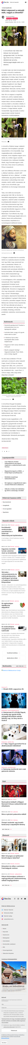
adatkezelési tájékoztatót (9, 1027)
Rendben (4, 1042)
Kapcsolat (5, 931)
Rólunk (4, 928)
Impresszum (6, 934)
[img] (5, 2)
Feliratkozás (14, 1030)
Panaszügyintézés (7, 950)
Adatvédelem (6, 941)
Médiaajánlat (6, 938)
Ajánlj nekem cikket (12, 658)
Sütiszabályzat (5, 1038)
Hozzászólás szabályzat (9, 944)
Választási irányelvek (8, 953)
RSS (4, 947)
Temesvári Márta (10, 16)
